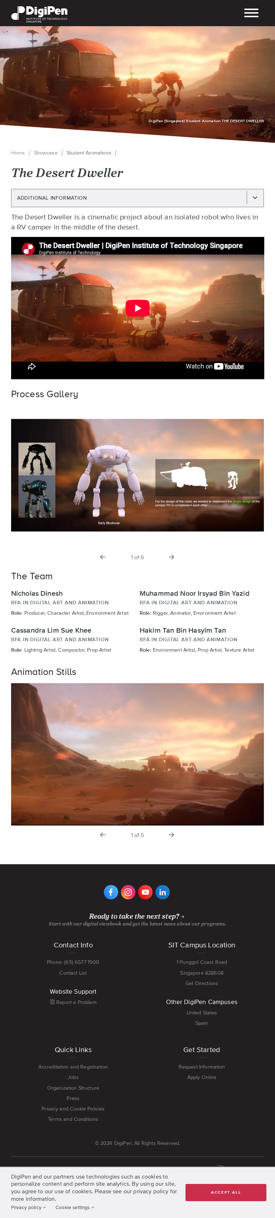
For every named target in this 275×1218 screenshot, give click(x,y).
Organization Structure (73, 1088)
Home (18, 153)
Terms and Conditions (73, 1119)
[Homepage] (39, 7)
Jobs (73, 1077)
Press (73, 1098)
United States (202, 1012)
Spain (202, 1023)
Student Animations (89, 153)
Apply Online (202, 1077)
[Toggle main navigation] (251, 13)
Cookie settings (73, 1207)
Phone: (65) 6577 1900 (73, 962)
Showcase (46, 153)
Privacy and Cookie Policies (73, 1109)
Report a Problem (76, 1002)
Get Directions (201, 983)
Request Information (202, 1067)
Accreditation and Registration (73, 1067)
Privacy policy (26, 1207)
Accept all (226, 1192)
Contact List (73, 973)
